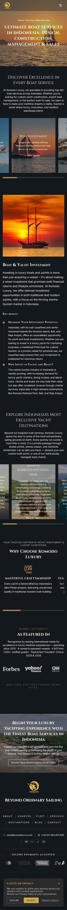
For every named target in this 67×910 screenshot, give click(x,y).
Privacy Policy (50, 900)
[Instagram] (32, 841)
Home (21, 20)
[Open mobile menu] (60, 5)
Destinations (19, 822)
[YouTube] (26, 841)
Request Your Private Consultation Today (33, 763)
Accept (31, 900)
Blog (39, 822)
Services (29, 20)
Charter (24, 816)
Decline (14, 900)
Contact (54, 822)
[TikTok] (38, 841)
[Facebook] (43, 841)
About (8, 816)
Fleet (40, 816)
